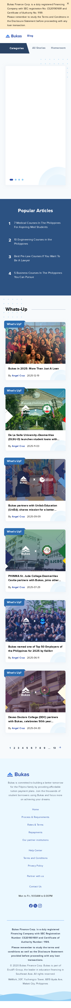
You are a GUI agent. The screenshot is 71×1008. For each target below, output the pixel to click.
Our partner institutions (35, 840)
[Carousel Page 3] (19, 180)
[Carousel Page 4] (22, 180)
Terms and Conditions (35, 858)
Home (35, 809)
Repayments (36, 832)
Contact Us (35, 886)
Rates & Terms (35, 824)
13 (54, 748)
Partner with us (35, 876)
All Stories (39, 48)
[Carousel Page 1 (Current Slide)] (11, 180)
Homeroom (58, 48)
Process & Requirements (35, 817)
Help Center (35, 850)
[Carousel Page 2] (16, 180)
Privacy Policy (35, 865)
